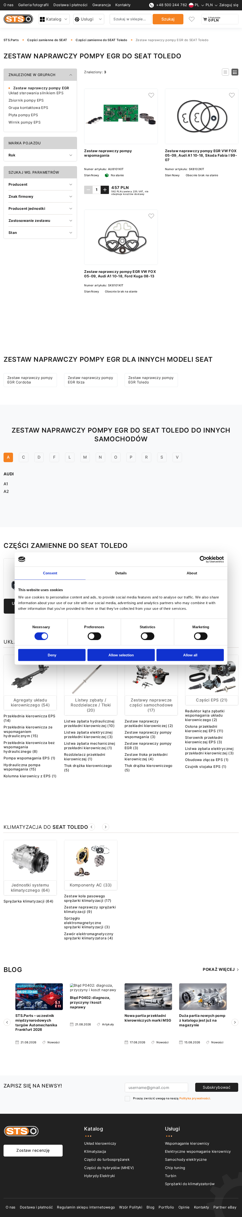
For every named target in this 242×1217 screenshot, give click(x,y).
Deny (52, 655)
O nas (8, 5)
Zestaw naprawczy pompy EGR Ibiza (90, 380)
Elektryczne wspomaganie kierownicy (198, 1151)
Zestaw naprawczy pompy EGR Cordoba (30, 380)
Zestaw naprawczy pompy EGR (41, 88)
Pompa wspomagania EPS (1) (30, 758)
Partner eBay (224, 1207)
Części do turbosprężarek (107, 1159)
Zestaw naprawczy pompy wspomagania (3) (148, 734)
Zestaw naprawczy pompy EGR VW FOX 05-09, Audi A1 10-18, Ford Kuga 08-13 (120, 274)
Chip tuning (175, 1168)
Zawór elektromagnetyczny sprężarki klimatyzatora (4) (88, 936)
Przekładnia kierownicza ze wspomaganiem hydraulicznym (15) (28, 731)
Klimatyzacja (95, 1151)
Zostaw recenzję (33, 1150)
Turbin (170, 1176)
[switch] (94, 636)
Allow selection (121, 655)
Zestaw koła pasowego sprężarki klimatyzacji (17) (88, 898)
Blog (150, 1207)
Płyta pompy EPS (23, 115)
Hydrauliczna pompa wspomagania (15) (22, 767)
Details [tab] (121, 573)
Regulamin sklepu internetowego (86, 1207)
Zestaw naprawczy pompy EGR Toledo (151, 380)
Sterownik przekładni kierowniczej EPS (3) (204, 739)
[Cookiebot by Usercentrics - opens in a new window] (203, 559)
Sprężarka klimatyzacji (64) (29, 901)
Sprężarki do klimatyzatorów (190, 1184)
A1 (6, 484)
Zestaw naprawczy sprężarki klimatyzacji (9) (90, 909)
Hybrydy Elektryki (99, 1176)
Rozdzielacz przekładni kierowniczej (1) (84, 757)
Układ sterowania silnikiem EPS (36, 93)
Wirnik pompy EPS (25, 122)
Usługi (87, 19)
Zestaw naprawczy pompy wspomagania (108, 153)
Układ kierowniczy (100, 1143)
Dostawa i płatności (70, 5)
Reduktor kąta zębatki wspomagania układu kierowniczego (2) (205, 715)
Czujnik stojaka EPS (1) (205, 767)
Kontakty (122, 5)
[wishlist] (192, 19)
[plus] (105, 190)
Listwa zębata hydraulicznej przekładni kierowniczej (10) (89, 723)
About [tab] (192, 573)
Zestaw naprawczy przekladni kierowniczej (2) (149, 723)
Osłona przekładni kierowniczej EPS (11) (204, 728)
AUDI (9, 474)
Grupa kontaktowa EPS (28, 107)
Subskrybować (216, 1087)
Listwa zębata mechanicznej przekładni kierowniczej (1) (89, 745)
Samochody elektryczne (186, 1159)
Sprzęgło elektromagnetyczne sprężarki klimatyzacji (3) (87, 922)
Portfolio (166, 1207)
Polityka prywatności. (195, 1098)
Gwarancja (101, 5)
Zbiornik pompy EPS (26, 100)
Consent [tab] (50, 573)
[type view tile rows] (234, 72)
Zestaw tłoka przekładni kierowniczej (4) (146, 757)
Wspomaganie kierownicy (187, 1143)
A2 (6, 491)
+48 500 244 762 (171, 5)
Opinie (184, 1207)
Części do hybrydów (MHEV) (109, 1168)
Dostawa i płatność (36, 1207)
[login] (151, 95)
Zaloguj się (228, 5)
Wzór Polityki (130, 1207)
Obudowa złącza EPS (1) (207, 760)
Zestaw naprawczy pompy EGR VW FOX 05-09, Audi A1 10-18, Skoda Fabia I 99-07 (201, 155)
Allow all (190, 655)
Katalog (53, 19)
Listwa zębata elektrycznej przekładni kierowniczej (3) (88, 734)
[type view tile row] (225, 72)
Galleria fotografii (33, 5)
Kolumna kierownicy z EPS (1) (30, 776)
